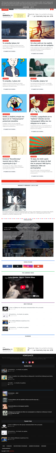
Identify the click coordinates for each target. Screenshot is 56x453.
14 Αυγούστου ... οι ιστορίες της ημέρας (14, 253)
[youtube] (38, 266)
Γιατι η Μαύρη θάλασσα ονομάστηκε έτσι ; (14, 244)
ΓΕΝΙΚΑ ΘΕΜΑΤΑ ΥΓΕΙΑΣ (35, 40)
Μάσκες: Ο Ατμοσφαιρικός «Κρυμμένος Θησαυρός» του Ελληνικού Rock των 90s (31, 9)
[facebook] (7, 266)
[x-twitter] (18, 266)
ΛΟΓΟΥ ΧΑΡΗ (5, 40)
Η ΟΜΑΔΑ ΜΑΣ (9, 446)
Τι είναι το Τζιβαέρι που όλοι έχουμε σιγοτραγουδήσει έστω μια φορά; (21, 227)
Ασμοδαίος (11, 451)
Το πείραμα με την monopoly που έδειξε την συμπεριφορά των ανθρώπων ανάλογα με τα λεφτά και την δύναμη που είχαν (29, 412)
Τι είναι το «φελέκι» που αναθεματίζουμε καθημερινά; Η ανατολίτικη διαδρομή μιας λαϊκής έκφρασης (30, 376)
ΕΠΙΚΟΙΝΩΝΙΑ (43, 446)
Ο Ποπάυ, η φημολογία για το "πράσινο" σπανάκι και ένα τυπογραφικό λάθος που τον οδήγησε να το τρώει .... (41, 120)
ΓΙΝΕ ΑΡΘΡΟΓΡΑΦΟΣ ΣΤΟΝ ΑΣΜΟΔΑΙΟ (20, 446)
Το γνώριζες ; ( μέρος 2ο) (11, 81)
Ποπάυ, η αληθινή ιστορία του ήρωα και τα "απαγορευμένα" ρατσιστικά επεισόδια (13, 119)
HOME (4, 446)
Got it (32, 7)
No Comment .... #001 (13, 393)
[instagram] (28, 266)
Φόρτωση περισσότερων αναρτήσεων (28, 181)
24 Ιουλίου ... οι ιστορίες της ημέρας (17, 383)
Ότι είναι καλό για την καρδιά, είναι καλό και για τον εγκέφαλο (41, 44)
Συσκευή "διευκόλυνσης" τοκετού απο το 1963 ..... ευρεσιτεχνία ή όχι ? (12, 161)
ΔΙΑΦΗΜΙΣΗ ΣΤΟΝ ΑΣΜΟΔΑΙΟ (34, 446)
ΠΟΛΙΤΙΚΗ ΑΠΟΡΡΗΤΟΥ (6, 448)
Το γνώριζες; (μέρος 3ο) (11, 43)
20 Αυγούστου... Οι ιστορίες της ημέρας (13, 236)
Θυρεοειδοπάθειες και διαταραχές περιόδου (18, 406)
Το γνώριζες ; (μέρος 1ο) (39, 81)
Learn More (26, 7)
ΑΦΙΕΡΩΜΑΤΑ (33, 156)
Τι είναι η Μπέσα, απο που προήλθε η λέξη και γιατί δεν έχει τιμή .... (24, 399)
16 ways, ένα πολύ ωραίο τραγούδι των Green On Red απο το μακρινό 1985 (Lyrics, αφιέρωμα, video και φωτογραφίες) (40, 163)
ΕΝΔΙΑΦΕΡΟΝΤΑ (6, 114)
